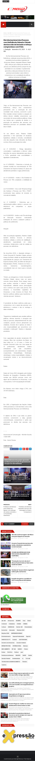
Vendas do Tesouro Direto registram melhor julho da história (22, 571)
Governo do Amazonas (8, 643)
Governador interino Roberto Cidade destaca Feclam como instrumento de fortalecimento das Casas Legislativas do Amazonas (17, 478)
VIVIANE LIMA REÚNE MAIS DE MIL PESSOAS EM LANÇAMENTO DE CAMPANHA (20, 554)
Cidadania (12, 624)
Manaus (25, 646)
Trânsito (24, 661)
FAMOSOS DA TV (6, 639)
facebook (25, 524)
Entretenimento (6, 636)
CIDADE (19, 624)
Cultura (4, 627)
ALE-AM (9, 33)
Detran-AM (19, 627)
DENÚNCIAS (11, 627)
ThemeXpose (27, 759)
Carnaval (4, 624)
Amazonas (11, 620)
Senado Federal (6, 658)
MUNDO (20, 649)
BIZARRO (18, 620)
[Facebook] (31, 1)
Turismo (4, 665)
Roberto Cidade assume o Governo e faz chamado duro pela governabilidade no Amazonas (16, 496)
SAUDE (24, 655)
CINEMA (25, 624)
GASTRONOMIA (23, 639)
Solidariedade (16, 658)
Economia (4, 630)
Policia (26, 649)
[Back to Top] (18, 757)
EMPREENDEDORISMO (16, 633)
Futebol (15, 639)
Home (5, 33)
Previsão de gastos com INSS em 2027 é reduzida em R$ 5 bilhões (21, 579)
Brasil (29, 620)
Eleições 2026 (5, 633)
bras (24, 620)
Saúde (30, 655)
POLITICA (9, 652)
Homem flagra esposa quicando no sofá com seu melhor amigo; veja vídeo (21, 674)
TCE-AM (28, 658)
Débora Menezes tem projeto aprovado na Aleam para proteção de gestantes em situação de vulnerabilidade (17, 461)
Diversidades (28, 627)
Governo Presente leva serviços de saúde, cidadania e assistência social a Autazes (22, 545)
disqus (31, 524)
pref (22, 652)
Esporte (28, 636)
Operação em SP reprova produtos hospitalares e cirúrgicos (19, 695)
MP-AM (14, 649)
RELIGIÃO (18, 655)
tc (22, 658)
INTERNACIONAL (17, 646)
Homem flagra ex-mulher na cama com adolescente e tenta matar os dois (21, 704)
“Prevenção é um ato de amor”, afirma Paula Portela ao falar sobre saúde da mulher (22, 562)
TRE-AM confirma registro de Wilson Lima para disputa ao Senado (22, 535)
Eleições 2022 (20, 630)
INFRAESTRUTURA (6, 646)
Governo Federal (21, 643)
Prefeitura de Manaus (7, 655)
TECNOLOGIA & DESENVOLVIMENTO (11, 661)
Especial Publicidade (18, 636)
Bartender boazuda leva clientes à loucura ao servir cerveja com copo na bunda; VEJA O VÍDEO (20, 715)
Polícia (3, 652)
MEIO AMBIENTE (6, 649)
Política (16, 652)
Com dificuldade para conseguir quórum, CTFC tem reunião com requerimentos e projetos (21, 684)
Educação (12, 630)
